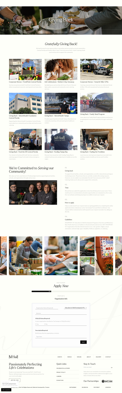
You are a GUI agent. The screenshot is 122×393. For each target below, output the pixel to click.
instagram (72, 387)
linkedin (108, 387)
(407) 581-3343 (14, 380)
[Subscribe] (112, 367)
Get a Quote (6, 389)
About (89, 357)
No (46, 324)
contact (108, 357)
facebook (85, 387)
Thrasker (47, 387)
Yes (38, 324)
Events (60, 357)
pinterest (97, 387)
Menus (69, 357)
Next (83, 342)
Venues (79, 357)
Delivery (98, 357)
